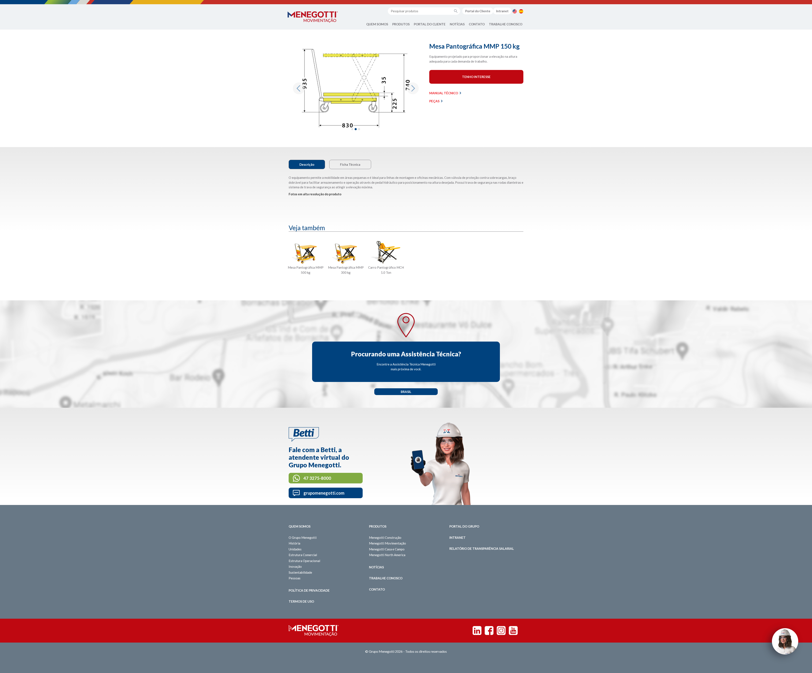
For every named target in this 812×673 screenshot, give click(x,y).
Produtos (401, 24)
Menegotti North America (387, 555)
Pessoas (294, 578)
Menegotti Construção (385, 537)
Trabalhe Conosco (505, 24)
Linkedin (477, 630)
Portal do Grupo (464, 526)
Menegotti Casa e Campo (387, 549)
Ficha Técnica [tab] (350, 164)
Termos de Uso (301, 601)
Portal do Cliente (477, 11)
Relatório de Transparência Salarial (481, 548)
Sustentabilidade (300, 572)
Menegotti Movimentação (387, 543)
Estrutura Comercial (303, 555)
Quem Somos (377, 24)
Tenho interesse (476, 77)
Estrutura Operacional (304, 561)
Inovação (295, 566)
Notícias (457, 24)
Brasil (406, 392)
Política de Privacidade (309, 590)
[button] (299, 88)
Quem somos (299, 526)
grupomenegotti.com (323, 492)
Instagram (501, 630)
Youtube (513, 630)
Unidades (295, 549)
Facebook (489, 630)
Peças (434, 101)
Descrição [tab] (306, 164)
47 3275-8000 (317, 478)
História (294, 543)
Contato (477, 24)
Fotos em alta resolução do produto (315, 194)
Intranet (502, 11)
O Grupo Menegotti (303, 537)
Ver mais (305, 282)
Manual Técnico (443, 93)
